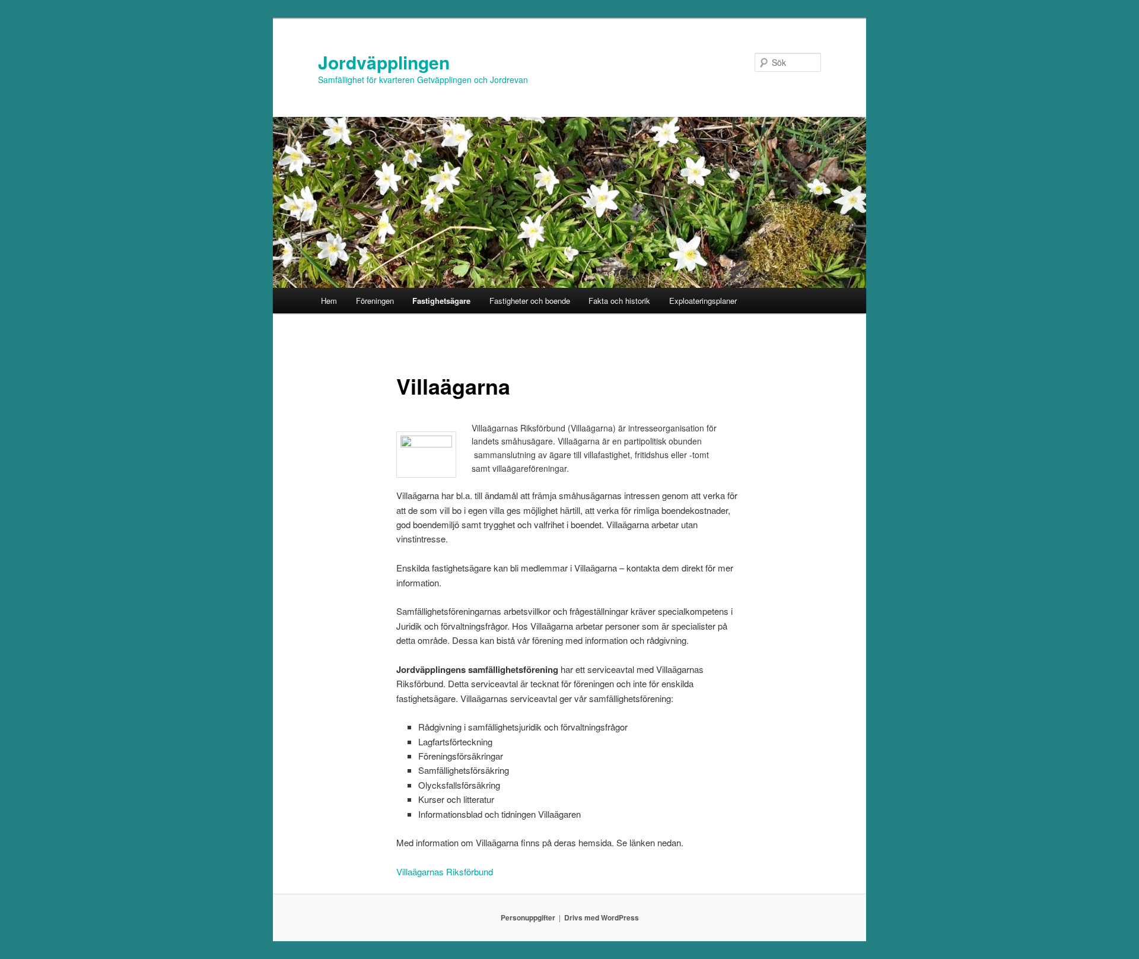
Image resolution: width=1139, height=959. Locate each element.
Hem (329, 300)
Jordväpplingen (384, 62)
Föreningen (375, 300)
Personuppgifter (528, 917)
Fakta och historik (619, 300)
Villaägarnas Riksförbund (444, 871)
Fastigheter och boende (529, 300)
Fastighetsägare (441, 300)
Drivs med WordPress (601, 917)
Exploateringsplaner (703, 300)
